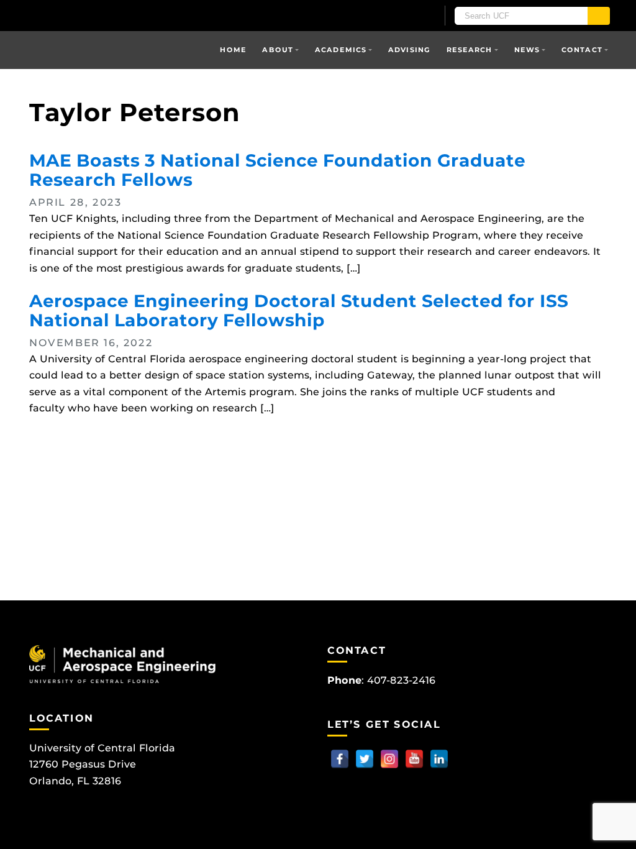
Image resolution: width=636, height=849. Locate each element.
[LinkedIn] (439, 759)
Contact (581, 49)
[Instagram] (389, 759)
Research (470, 49)
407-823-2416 (401, 680)
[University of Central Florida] (118, 15)
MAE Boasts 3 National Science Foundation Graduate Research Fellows (277, 170)
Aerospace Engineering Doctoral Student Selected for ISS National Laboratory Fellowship (298, 310)
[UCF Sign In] (397, 16)
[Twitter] (364, 759)
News (527, 49)
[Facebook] (339, 759)
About (277, 49)
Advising (409, 49)
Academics (340, 49)
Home (233, 49)
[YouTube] (414, 759)
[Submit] (599, 16)
